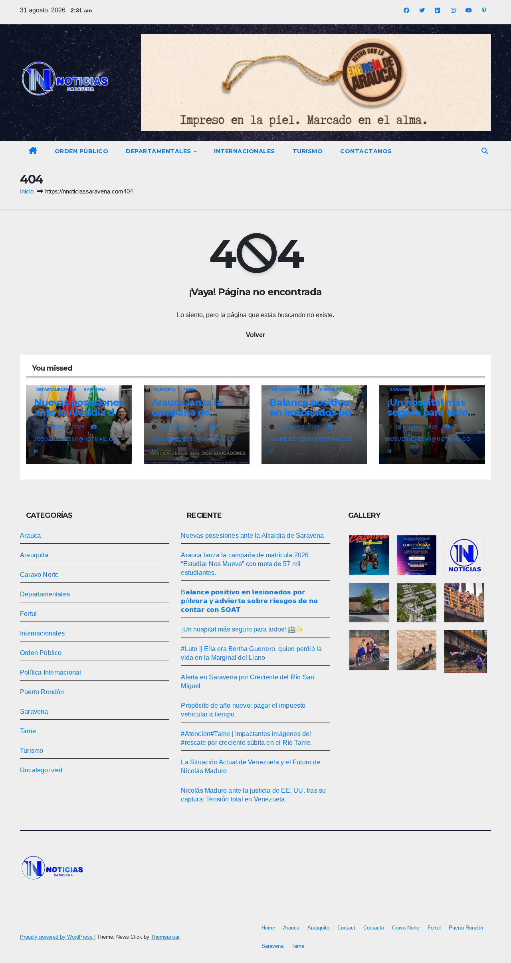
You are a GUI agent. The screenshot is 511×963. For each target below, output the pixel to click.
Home (268, 928)
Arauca (30, 535)
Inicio (27, 191)
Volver (255, 335)
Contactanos (366, 151)
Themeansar (165, 937)
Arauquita (34, 555)
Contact (346, 928)
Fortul (28, 613)
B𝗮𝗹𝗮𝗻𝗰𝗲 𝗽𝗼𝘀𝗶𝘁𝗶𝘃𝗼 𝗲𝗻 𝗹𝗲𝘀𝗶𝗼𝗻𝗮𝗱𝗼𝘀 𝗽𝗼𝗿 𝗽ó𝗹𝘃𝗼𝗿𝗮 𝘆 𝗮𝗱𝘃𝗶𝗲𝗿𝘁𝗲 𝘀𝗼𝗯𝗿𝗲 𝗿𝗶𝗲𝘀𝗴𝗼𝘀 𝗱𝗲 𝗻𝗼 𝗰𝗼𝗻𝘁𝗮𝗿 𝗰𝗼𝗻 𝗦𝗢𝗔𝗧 (249, 601)
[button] (484, 151)
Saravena (95, 389)
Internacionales (244, 151)
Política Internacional (50, 672)
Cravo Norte (406, 928)
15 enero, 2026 (64, 427)
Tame (189, 389)
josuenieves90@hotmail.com (75, 445)
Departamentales (159, 151)
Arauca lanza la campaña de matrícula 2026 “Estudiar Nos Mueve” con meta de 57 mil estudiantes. (245, 564)
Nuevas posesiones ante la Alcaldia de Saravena (79, 412)
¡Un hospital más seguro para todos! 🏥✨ (431, 412)
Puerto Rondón (42, 692)
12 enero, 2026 (299, 427)
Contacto (373, 928)
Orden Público (82, 151)
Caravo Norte (39, 574)
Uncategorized (41, 770)
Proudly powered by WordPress (57, 937)
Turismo (308, 151)
